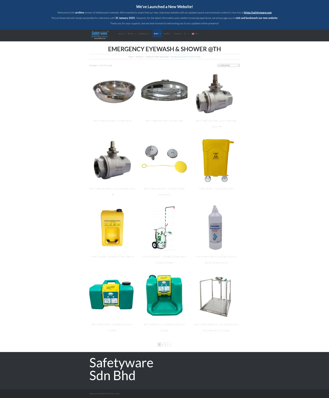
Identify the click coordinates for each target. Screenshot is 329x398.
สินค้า (156, 34)
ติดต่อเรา (178, 34)
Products (140, 56)
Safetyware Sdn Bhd (121, 369)
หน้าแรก (121, 34)
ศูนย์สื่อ (166, 34)
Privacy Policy (115, 394)
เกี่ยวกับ (130, 34)
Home (131, 56)
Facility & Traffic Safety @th (157, 56)
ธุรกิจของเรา (144, 34)
